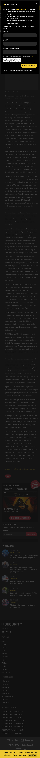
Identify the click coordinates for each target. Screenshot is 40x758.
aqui (32, 57)
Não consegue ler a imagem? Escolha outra (18, 57)
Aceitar (32, 755)
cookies (21, 752)
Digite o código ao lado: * (12, 48)
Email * (5, 40)
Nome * (5, 32)
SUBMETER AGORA (29, 66)
